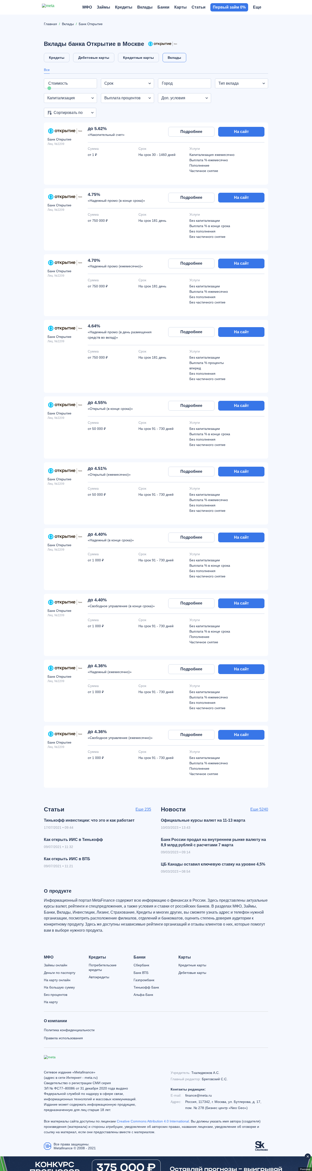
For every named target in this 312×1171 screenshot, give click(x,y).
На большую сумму (59, 987)
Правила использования (63, 1038)
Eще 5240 (259, 809)
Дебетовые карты (192, 973)
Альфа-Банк (143, 995)
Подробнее (191, 132)
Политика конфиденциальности (69, 1030)
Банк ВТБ (141, 973)
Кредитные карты (192, 965)
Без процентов (55, 995)
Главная (50, 24)
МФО (48, 957)
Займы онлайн (55, 965)
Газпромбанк (144, 980)
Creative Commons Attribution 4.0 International (153, 1121)
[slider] (49, 88)
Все (47, 70)
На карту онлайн (57, 980)
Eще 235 (143, 809)
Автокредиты (99, 977)
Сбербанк (141, 965)
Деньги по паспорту (59, 973)
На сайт (241, 132)
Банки (140, 957)
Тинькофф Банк (146, 987)
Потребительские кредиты (103, 967)
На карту (51, 1002)
